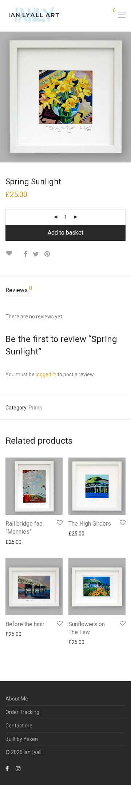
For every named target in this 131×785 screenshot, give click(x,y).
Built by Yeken (21, 739)
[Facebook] (7, 768)
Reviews (18, 290)
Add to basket (65, 232)
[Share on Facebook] (25, 254)
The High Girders (89, 523)
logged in (46, 374)
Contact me (18, 726)
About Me (16, 699)
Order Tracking (22, 712)
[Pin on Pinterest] (47, 254)
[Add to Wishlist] (11, 253)
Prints (35, 408)
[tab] (65, 290)
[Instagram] (18, 768)
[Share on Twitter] (36, 254)
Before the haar (24, 624)
